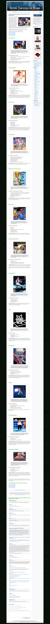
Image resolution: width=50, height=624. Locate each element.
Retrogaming (35, 87)
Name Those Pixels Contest (13, 11)
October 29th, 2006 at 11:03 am (12, 509)
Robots (35, 99)
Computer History (36, 95)
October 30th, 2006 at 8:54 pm (12, 538)
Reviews (35, 82)
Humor (14, 493)
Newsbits (36, 80)
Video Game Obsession (18, 29)
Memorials (36, 78)
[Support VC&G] (38, 16)
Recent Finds (36, 72)
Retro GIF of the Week (37, 81)
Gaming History (11, 493)
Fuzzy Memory (36, 76)
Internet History (36, 98)
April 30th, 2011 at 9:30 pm (12, 600)
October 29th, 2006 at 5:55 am (12, 505)
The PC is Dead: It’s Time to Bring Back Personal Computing (38, 62)
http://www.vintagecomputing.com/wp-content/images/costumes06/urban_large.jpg (19, 580)
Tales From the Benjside (37, 84)
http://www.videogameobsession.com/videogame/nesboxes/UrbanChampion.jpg (20, 578)
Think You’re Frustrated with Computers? (21, 12)
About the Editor (36, 101)
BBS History (36, 94)
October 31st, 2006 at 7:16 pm (12, 556)
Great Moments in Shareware (38, 77)
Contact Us (39, 17)
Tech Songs (36, 85)
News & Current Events (22, 493)
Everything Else (36, 68)
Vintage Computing (36, 93)
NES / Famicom (17, 493)
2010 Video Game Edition (12, 32)
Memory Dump (36, 79)
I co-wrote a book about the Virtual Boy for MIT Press (38, 65)
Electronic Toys (36, 69)
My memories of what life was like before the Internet (37, 66)
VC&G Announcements (37, 74)
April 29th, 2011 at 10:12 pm (12, 566)
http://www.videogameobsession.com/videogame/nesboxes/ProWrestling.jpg (20, 574)
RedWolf (10, 523)
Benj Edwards (11, 599)
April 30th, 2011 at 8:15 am (12, 589)
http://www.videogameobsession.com (13, 585)
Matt (9, 565)
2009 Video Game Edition (12, 33)
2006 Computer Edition (12, 35)
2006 (16, 490)
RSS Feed (36, 17)
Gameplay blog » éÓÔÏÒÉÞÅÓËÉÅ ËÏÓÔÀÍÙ (15, 528)
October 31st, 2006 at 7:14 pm (12, 544)
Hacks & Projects (36, 91)
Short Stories (36, 83)
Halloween (23, 490)
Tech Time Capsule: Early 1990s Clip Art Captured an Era (38, 64)
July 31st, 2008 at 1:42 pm (12, 560)
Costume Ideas (20, 490)
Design (35, 89)
